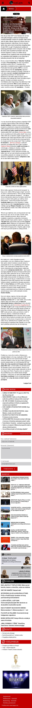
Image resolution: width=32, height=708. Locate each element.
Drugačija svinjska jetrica (9, 637)
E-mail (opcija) (5, 461)
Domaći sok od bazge (8, 633)
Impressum (6, 696)
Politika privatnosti (9, 703)
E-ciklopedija (10, 642)
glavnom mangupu (15, 143)
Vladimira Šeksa (5, 146)
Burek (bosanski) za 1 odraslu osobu (12, 635)
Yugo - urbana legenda (8, 647)
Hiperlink (8, 581)
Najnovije (5, 474)
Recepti (7, 629)
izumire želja (22, 132)
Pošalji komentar (9, 468)
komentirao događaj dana (21, 305)
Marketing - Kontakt (9, 701)
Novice (11, 9)
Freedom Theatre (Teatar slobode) (12, 649)
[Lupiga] (16, 2)
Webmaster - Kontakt (10, 698)
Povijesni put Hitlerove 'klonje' (10, 645)
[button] (3, 2)
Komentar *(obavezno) (7, 445)
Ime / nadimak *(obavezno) (8, 439)
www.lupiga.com (14, 705)
